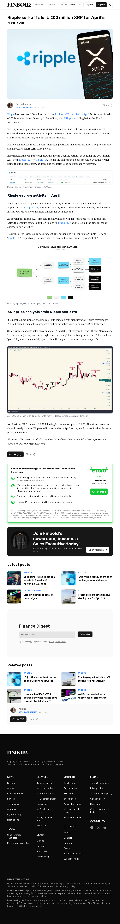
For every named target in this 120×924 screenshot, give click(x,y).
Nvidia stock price (72, 817)
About (67, 832)
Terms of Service (54, 764)
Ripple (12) (64, 222)
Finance (28, 572)
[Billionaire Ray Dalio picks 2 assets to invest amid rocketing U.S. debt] (14, 578)
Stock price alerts (44, 810)
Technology (13, 804)
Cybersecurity (14, 814)
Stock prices (70, 783)
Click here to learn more (30, 906)
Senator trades (46, 793)
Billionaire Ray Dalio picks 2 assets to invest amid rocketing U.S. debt (39, 580)
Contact (68, 838)
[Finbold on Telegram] (105, 827)
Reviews (41, 846)
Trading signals (44, 783)
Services (42, 776)
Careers (68, 843)
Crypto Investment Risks (99, 810)
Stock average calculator (14, 836)
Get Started (99, 491)
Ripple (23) (33, 207)
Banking (11, 798)
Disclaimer (95, 804)
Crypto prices (70, 788)
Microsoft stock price (71, 810)
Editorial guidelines (73, 853)
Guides (40, 840)
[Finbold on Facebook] (92, 827)
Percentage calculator (18, 843)
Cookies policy (97, 798)
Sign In (90, 4)
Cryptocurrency (25, 107)
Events (67, 848)
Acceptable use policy (101, 793)
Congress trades (46, 798)
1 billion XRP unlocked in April (72, 114)
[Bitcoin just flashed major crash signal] (14, 597)
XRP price (69, 118)
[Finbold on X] (98, 827)
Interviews (42, 851)
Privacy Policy (60, 642)
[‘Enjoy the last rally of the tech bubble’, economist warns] (68, 578)
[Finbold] (19, 5)
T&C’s (51, 642)
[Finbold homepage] (60, 752)
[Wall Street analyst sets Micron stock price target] (68, 696)
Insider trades (45, 788)
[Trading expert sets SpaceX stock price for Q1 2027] (68, 597)
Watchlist (41, 825)
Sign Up (101, 4)
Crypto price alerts (44, 819)
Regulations (13, 819)
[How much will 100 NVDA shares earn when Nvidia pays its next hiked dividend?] (14, 696)
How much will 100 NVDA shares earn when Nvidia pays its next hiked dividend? (40, 698)
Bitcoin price (70, 798)
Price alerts (42, 804)
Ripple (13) (14, 237)
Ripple (11, 114)
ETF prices (69, 793)
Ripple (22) (25, 159)
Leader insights (44, 856)
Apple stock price (72, 804)
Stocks (82, 572)
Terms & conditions (99, 783)
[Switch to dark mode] (110, 4)
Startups (11, 809)
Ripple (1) (41, 159)
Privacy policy (96, 788)
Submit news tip (71, 859)
